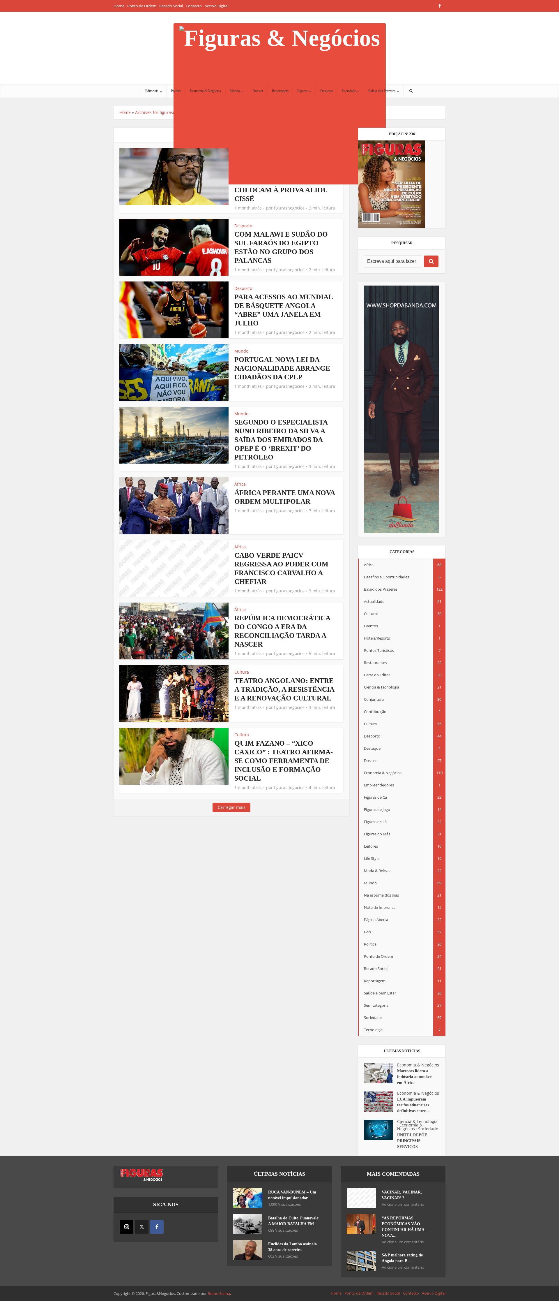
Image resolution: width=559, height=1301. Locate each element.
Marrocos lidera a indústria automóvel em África (415, 1077)
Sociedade (349, 91)
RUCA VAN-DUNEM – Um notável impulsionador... (292, 1195)
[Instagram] (126, 1227)
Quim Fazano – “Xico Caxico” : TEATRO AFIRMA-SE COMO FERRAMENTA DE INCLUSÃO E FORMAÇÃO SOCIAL (283, 761)
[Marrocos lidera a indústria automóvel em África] (380, 1073)
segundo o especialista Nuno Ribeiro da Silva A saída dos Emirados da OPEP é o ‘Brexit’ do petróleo (281, 439)
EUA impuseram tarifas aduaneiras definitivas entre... (413, 1105)
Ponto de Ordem (141, 5)
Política (176, 91)
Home (119, 5)
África (240, 484)
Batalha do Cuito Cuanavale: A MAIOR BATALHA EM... (294, 1221)
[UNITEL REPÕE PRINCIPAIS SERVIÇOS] (380, 1130)
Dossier (257, 91)
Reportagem (280, 91)
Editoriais (151, 91)
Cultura (241, 672)
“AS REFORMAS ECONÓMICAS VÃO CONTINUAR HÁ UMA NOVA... (403, 1227)
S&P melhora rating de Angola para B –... (402, 1258)
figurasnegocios (289, 208)
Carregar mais (231, 807)
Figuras (302, 91)
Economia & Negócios (205, 91)
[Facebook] (157, 1227)
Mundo (235, 91)
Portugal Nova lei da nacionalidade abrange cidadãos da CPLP (282, 368)
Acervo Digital (216, 5)
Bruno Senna (219, 1293)
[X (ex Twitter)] (141, 1227)
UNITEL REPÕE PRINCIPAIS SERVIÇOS (412, 1141)
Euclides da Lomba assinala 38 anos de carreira (292, 1247)
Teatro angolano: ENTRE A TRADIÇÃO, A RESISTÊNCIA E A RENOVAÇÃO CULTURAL (284, 689)
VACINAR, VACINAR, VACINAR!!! (402, 1195)
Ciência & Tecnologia (417, 1121)
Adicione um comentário (403, 1204)
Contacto (194, 5)
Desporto (326, 91)
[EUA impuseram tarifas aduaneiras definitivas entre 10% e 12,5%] (380, 1101)
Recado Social (171, 5)
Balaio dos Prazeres (381, 91)
